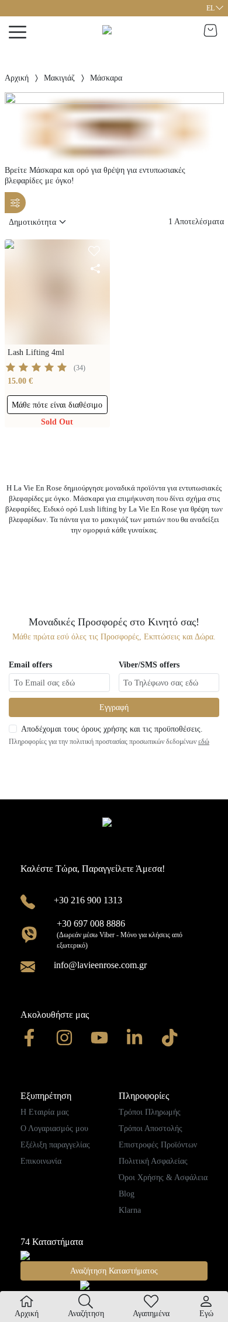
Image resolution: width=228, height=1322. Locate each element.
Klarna (130, 1210)
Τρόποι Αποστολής (150, 1128)
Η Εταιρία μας (44, 1112)
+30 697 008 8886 (91, 923)
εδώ (203, 741)
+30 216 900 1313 (88, 900)
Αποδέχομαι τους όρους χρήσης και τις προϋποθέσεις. (112, 729)
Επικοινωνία (40, 1161)
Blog (126, 1193)
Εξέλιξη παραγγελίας (55, 1144)
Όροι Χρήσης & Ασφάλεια (163, 1177)
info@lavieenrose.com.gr (100, 965)
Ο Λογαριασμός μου (54, 1128)
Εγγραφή (114, 707)
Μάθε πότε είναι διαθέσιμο (57, 405)
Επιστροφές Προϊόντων (158, 1144)
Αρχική (17, 78)
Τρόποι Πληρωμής (150, 1112)
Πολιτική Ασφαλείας (153, 1161)
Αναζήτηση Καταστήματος (114, 1271)
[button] (214, 8)
